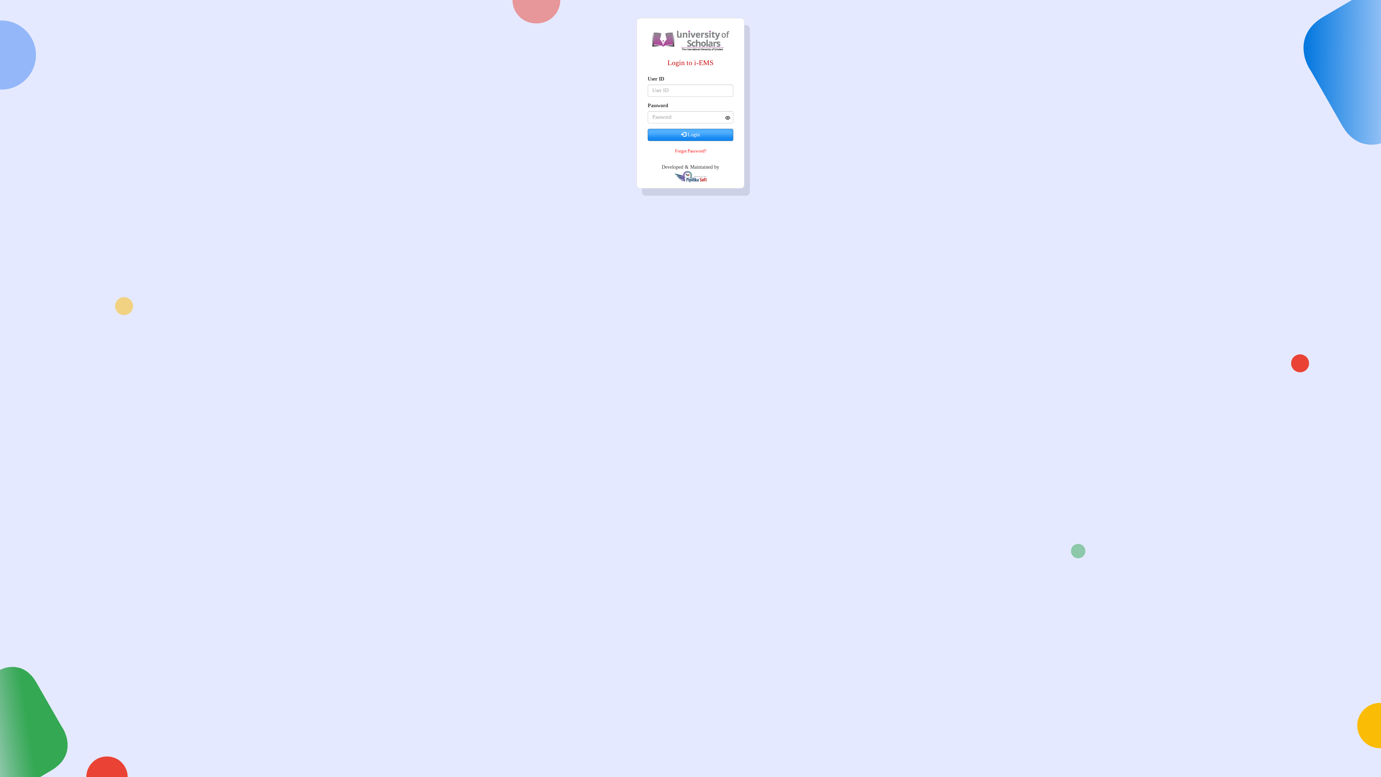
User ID (656, 79)
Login (693, 134)
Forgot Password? (690, 151)
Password (658, 105)
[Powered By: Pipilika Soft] (690, 176)
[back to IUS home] (690, 39)
